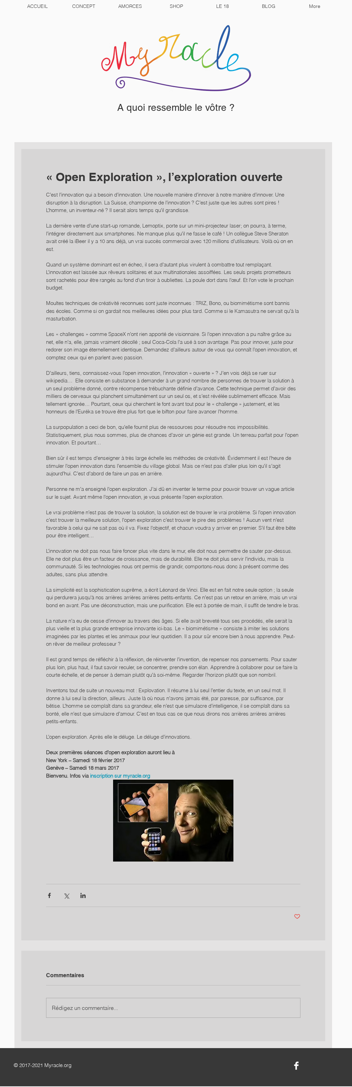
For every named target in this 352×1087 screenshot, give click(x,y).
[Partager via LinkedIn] (83, 895)
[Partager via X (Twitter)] (66, 895)
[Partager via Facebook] (49, 895)
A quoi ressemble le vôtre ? (176, 107)
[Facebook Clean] (296, 1066)
